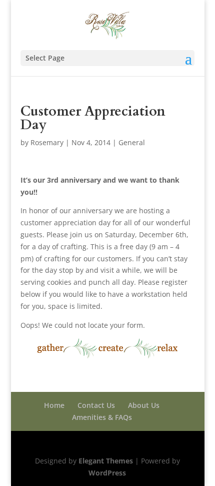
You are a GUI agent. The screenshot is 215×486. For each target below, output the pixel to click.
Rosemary (47, 142)
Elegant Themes (105, 460)
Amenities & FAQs (102, 417)
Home (54, 405)
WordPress (107, 472)
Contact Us (96, 405)
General (131, 142)
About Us (144, 405)
